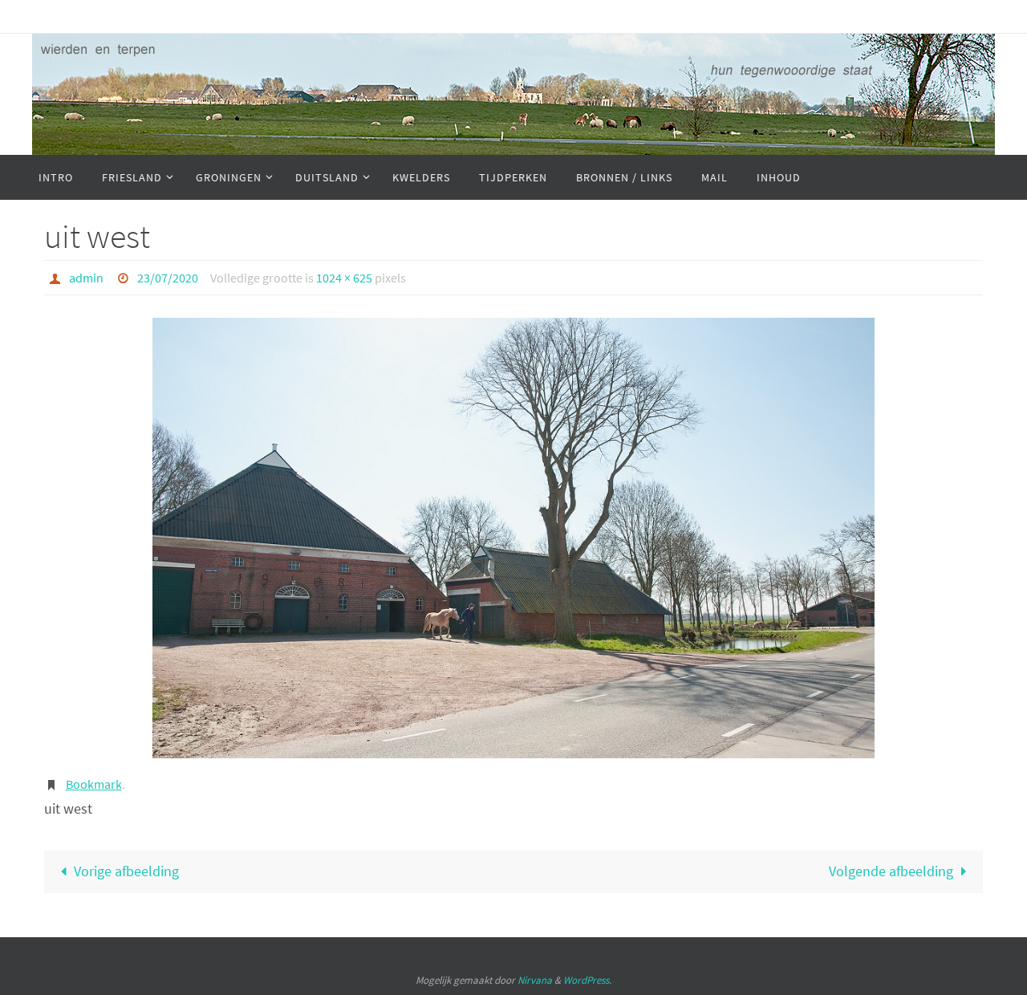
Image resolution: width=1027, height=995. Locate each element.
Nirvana (535, 980)
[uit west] (513, 538)
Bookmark (94, 784)
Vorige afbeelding (126, 871)
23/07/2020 (167, 278)
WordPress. (587, 980)
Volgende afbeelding (891, 871)
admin (86, 278)
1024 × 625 (344, 278)
